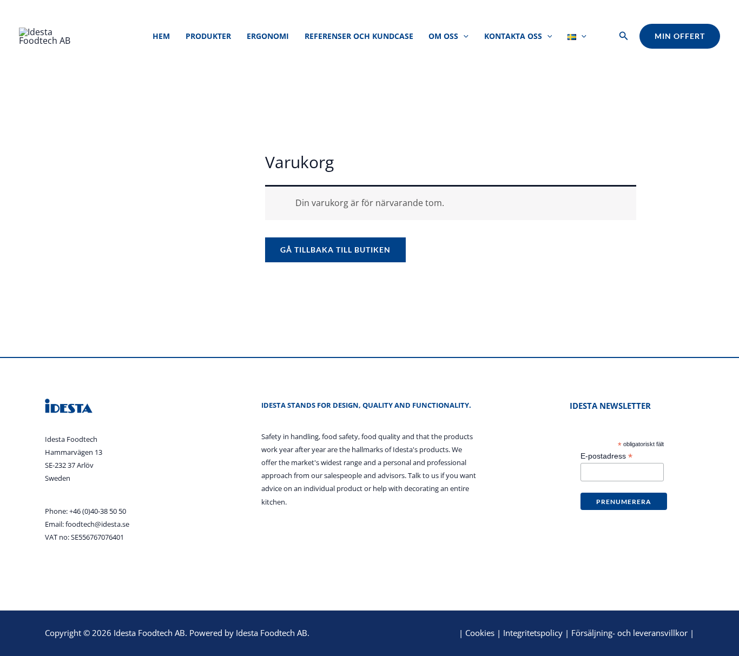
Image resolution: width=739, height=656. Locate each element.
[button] (624, 36)
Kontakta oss (513, 36)
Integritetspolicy (533, 632)
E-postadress (606, 456)
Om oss (443, 36)
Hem (161, 36)
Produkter (208, 36)
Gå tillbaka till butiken (335, 249)
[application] (463, 36)
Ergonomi (268, 36)
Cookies (479, 632)
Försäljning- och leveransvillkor (629, 632)
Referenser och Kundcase (359, 36)
